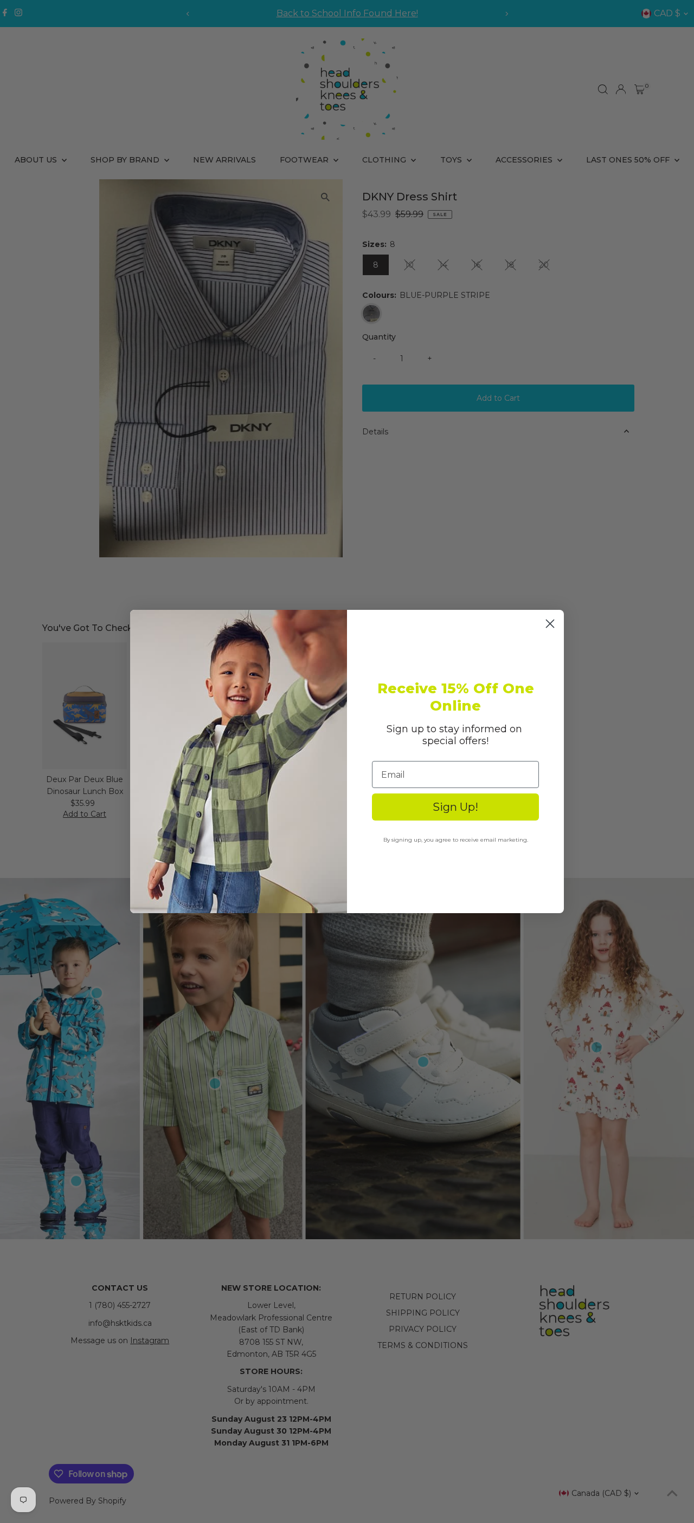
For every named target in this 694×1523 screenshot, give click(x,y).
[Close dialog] (550, 623)
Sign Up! (455, 806)
